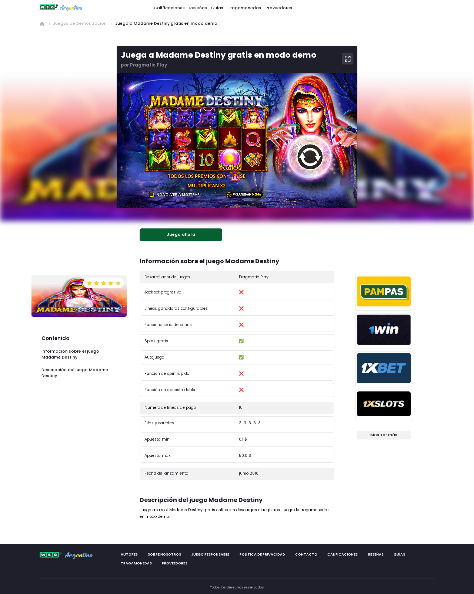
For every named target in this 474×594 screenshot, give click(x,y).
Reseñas (198, 7)
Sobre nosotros (164, 554)
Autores (128, 554)
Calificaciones (169, 7)
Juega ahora (181, 234)
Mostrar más (383, 435)
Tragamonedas (244, 7)
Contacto (306, 554)
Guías (217, 7)
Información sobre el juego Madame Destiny (70, 354)
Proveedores (279, 7)
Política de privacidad (262, 554)
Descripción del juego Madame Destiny (74, 373)
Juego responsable (210, 554)
